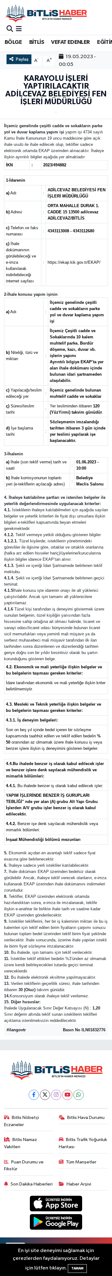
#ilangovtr (16, 1030)
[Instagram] (56, 1095)
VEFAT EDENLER (70, 42)
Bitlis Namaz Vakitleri (20, 1143)
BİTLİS (36, 42)
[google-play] (56, 1223)
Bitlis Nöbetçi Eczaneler (21, 1121)
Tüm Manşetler (81, 1162)
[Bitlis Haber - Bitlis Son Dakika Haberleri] (46, 13)
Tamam (77, 1268)
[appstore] (56, 1205)
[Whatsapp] (78, 1095)
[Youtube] (67, 1095)
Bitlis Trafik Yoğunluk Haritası (83, 1143)
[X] (45, 1095)
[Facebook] (34, 1095)
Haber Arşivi (79, 1184)
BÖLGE (13, 42)
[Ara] (10, 29)
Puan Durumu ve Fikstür (24, 1165)
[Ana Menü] (19, 29)
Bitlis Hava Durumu (86, 1117)
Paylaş (22, 59)
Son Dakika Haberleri (32, 1184)
